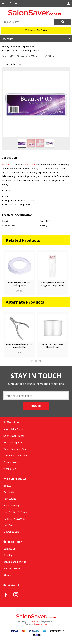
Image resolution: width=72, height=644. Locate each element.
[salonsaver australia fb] (8, 594)
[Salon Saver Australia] (36, 616)
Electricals (8, 492)
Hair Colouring (11, 505)
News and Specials (13, 442)
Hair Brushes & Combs (15, 512)
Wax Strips (30, 164)
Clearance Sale (11, 531)
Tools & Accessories (14, 518)
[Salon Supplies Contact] (10, 3)
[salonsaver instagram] (18, 595)
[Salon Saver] (36, 12)
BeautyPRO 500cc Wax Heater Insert (19, 346)
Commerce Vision (40, 624)
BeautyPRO (7, 164)
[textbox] (27, 22)
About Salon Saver (13, 429)
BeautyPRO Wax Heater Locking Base (19, 284)
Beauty (7, 485)
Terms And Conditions (15, 455)
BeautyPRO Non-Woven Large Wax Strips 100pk (52, 284)
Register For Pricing (37, 30)
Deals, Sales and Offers (16, 449)
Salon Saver (35, 622)
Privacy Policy (10, 462)
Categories (7, 38)
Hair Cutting (9, 498)
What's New (9, 468)
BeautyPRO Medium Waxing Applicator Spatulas (53, 346)
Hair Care (8, 525)
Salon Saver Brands (13, 435)
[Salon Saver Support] (16, 3)
